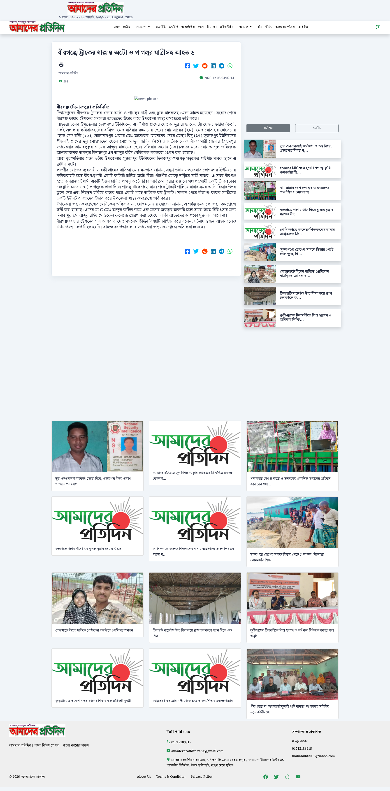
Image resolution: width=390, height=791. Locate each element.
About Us (144, 776)
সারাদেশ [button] (141, 27)
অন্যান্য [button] (244, 27)
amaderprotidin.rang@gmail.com (197, 751)
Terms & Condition (170, 776)
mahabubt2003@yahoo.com (313, 756)
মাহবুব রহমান (300, 741)
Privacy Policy (202, 776)
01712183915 (181, 742)
